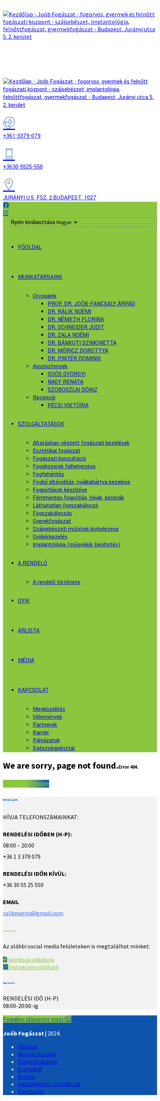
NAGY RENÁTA (65, 382)
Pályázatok (46, 740)
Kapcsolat (31, 1091)
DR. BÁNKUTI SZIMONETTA (82, 343)
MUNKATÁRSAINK (40, 277)
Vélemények (47, 717)
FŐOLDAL (30, 247)
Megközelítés (49, 709)
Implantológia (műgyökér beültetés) (77, 545)
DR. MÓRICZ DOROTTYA (78, 351)
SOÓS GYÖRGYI (67, 374)
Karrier (41, 733)
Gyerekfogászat (52, 521)
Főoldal (27, 1046)
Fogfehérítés (48, 474)
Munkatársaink (37, 1054)
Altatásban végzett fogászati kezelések (81, 443)
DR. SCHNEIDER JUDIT (76, 327)
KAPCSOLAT (33, 690)
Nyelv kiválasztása (33, 222)
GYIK (24, 601)
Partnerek (45, 725)
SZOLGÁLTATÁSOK (41, 424)
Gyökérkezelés (50, 537)
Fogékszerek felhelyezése (64, 466)
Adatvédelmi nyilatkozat (49, 1084)
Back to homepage (26, 784)
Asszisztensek (50, 366)
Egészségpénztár (54, 748)
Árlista (26, 1076)
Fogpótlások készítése (60, 490)
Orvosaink (44, 296)
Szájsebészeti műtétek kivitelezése (76, 529)
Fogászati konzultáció (59, 459)
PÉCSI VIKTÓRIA (68, 405)
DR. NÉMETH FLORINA (76, 319)
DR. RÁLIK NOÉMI (69, 312)
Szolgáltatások (37, 1061)
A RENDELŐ (32, 563)
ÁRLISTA (28, 631)
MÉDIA (26, 660)
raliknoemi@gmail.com (33, 913)
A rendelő (30, 1069)
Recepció (44, 398)
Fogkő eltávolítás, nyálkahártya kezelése (81, 482)
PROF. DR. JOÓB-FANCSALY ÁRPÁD (91, 304)
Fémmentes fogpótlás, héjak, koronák (78, 498)
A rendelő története (56, 582)
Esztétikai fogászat (56, 451)
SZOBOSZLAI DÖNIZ (72, 390)
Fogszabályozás (52, 513)
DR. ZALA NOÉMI (68, 335)
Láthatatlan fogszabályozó (65, 506)
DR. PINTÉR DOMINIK (74, 359)
